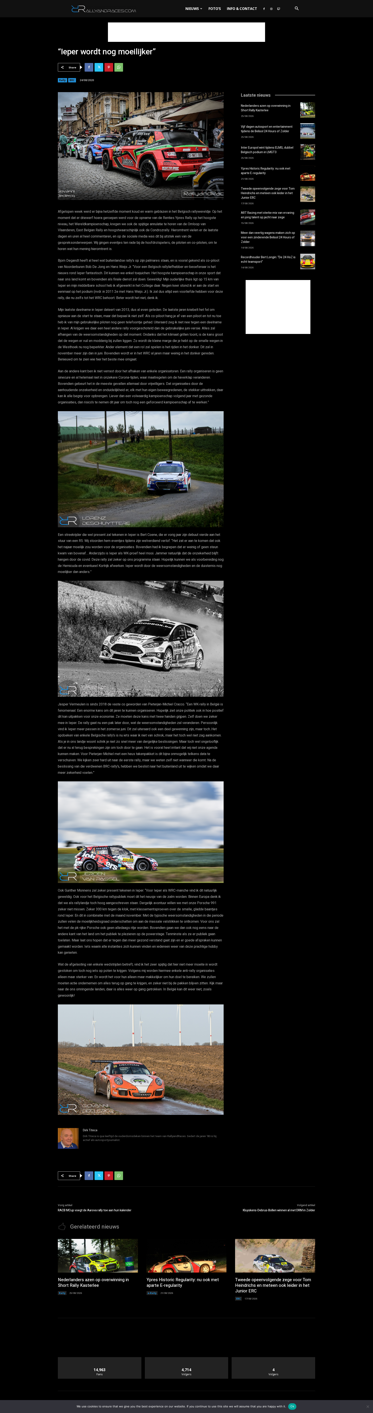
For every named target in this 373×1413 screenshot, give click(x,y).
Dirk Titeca (90, 1130)
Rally (62, 80)
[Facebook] (264, 8)
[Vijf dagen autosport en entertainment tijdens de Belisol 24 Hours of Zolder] (307, 131)
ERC (238, 1298)
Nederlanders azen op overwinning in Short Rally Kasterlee (266, 108)
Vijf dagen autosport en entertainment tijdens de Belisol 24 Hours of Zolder (266, 129)
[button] (296, 9)
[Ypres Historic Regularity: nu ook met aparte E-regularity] (307, 173)
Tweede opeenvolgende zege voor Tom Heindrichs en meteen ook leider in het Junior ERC (268, 193)
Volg (186, 1358)
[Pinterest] (108, 67)
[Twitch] (278, 8)
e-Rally (152, 1293)
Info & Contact (242, 8)
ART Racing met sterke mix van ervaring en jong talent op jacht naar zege (267, 215)
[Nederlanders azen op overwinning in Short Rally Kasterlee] (307, 110)
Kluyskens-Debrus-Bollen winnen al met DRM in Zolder (279, 1210)
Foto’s (215, 8)
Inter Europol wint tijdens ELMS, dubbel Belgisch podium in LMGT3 (267, 149)
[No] (367, 1406)
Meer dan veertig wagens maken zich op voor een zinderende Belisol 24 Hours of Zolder (268, 237)
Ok (292, 1406)
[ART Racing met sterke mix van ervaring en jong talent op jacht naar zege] (307, 217)
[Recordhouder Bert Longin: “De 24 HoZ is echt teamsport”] (307, 261)
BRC (72, 80)
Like (99, 1358)
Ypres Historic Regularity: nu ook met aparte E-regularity (265, 170)
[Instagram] (271, 8)
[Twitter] (99, 67)
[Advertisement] (186, 32)
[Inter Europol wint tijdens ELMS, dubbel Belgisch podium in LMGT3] (307, 152)
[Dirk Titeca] (68, 1138)
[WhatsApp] (118, 67)
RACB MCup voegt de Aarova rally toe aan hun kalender (94, 1210)
